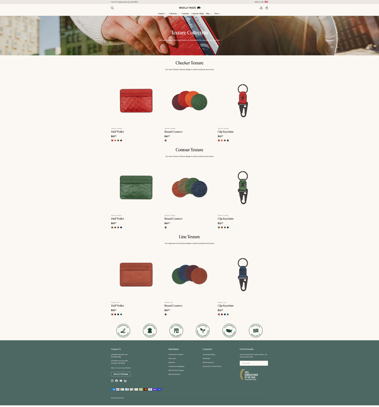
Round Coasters (173, 131)
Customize (185, 13)
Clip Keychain (226, 131)
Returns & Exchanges (176, 370)
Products (161, 13)
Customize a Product (175, 354)
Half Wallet (117, 131)
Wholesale (206, 358)
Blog (207, 13)
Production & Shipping (176, 366)
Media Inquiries (208, 362)
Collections (173, 13)
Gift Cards (172, 358)
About (216, 13)
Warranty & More (174, 374)
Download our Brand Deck (212, 366)
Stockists (171, 362)
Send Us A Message (121, 374)
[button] (267, 8)
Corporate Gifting (197, 13)
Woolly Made (120, 398)
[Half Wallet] (136, 101)
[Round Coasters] (189, 101)
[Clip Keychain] (243, 101)
